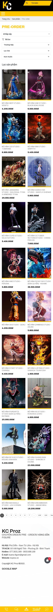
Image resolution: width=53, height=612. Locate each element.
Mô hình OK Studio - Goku (13, 325)
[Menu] (3, 13)
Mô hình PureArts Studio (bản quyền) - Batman (11, 414)
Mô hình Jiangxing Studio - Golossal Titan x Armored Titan (13, 192)
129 (45, 515)
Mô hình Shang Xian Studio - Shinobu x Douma (37, 459)
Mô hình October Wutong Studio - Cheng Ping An (39, 238)
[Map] (26, 609)
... (34, 515)
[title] (6, 609)
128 (39, 515)
